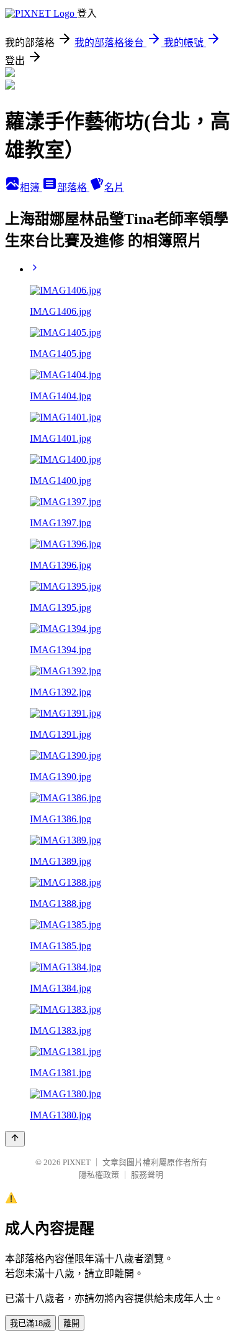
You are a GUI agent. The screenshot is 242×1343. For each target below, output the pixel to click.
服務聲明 (147, 1174)
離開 (71, 1323)
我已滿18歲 (30, 1323)
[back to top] (15, 1138)
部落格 (73, 187)
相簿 (31, 187)
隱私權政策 (99, 1174)
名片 (114, 187)
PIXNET (77, 1162)
